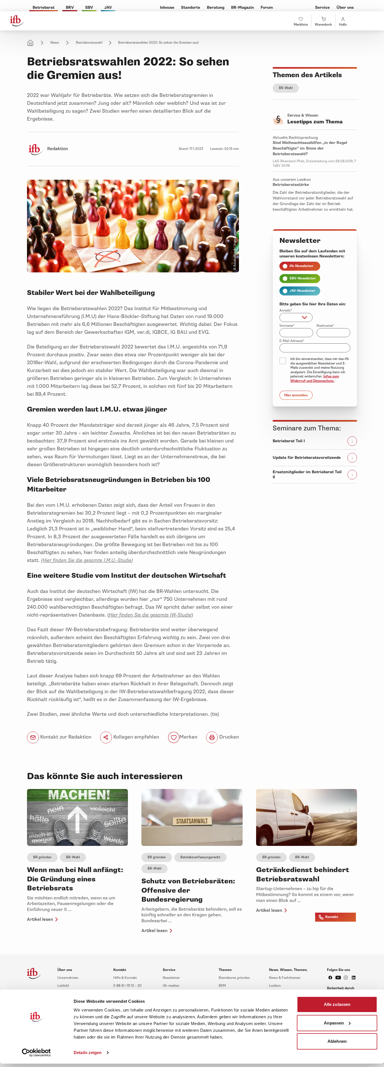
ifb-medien (171, 986)
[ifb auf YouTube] (338, 977)
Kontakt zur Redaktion (65, 737)
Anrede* (285, 310)
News (54, 43)
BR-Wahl (286, 88)
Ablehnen (337, 1041)
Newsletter (171, 978)
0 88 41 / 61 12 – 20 (127, 986)
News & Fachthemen (285, 978)
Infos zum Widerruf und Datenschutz (314, 378)
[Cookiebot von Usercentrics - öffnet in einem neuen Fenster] (36, 1052)
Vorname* (286, 326)
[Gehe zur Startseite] (17, 21)
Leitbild (63, 986)
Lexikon (275, 986)
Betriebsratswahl (89, 43)
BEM (222, 986)
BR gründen (42, 857)
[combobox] (296, 317)
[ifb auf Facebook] (330, 977)
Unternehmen (67, 978)
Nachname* (325, 326)
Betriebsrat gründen (234, 978)
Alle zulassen (337, 1004)
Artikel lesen (40, 919)
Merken (188, 737)
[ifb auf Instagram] (345, 977)
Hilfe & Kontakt (125, 978)
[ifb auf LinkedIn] (353, 977)
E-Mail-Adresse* (291, 341)
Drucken (228, 737)
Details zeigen (87, 1052)
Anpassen (334, 1022)
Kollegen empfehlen (135, 737)
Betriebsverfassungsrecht (200, 857)
